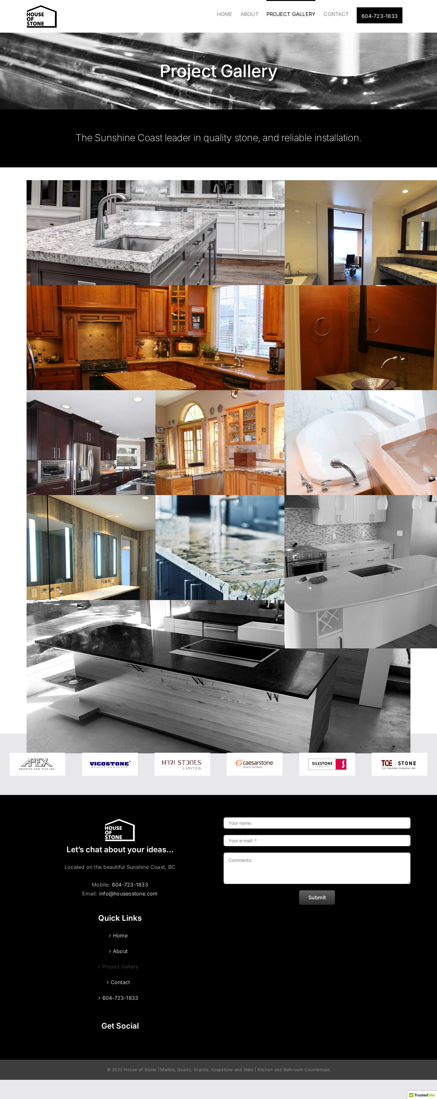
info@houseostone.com (128, 893)
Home (120, 935)
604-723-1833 (130, 884)
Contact (120, 982)
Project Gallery (120, 966)
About (120, 951)
